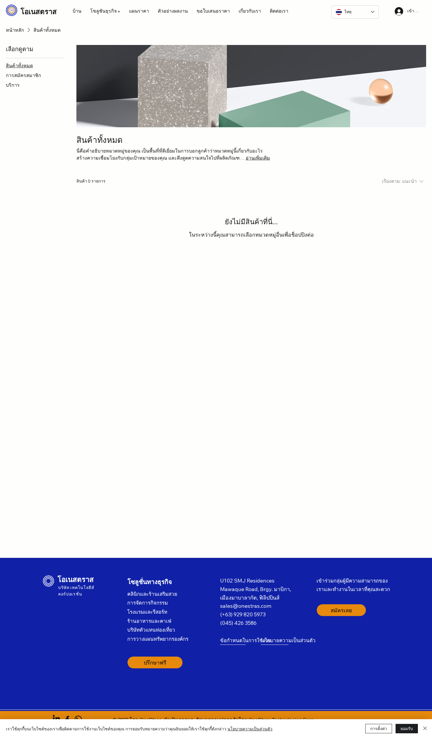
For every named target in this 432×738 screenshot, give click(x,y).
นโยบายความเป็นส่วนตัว (249, 729)
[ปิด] (424, 728)
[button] (105, 11)
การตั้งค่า (378, 728)
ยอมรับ (407, 728)
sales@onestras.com (245, 606)
